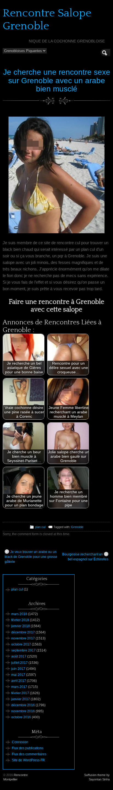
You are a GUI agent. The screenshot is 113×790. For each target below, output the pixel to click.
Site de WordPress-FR (28, 760)
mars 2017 (19, 687)
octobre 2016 (21, 717)
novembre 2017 (23, 638)
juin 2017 (18, 669)
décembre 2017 (23, 632)
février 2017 (20, 693)
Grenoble (77, 527)
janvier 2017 (20, 699)
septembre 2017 (23, 650)
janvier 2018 (20, 626)
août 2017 (18, 656)
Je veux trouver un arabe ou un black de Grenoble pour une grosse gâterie (31, 557)
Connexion (20, 742)
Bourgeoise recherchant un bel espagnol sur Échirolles (85, 556)
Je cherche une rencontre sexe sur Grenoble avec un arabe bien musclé (56, 80)
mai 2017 (18, 675)
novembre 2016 (23, 711)
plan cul (40, 527)
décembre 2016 (23, 705)
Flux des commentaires (29, 754)
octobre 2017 (21, 644)
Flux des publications (27, 748)
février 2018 (20, 620)
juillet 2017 (19, 663)
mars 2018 (19, 614)
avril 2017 (18, 681)
